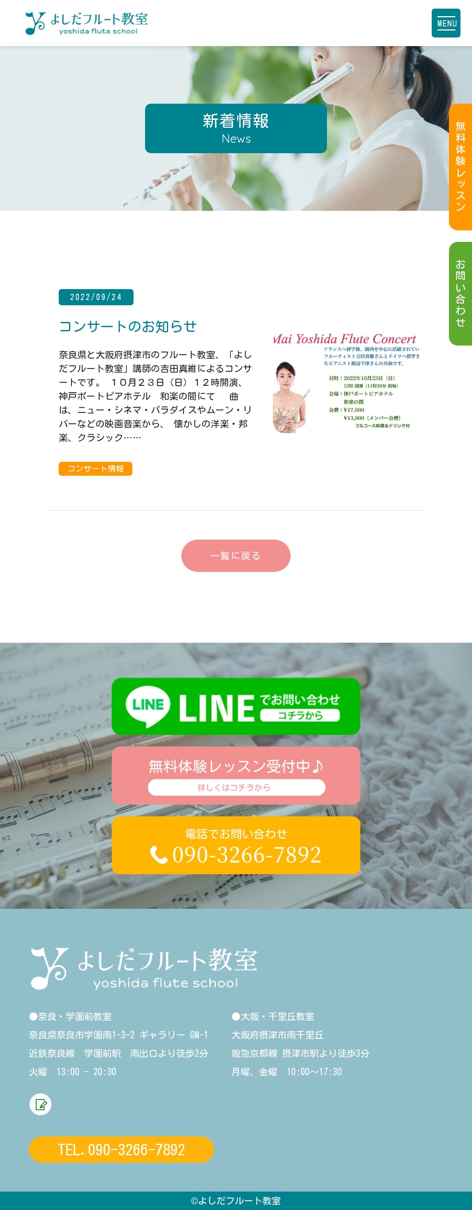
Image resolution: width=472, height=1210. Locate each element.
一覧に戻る (236, 555)
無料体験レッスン (460, 167)
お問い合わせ (460, 293)
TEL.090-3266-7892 (121, 1149)
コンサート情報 (95, 469)
